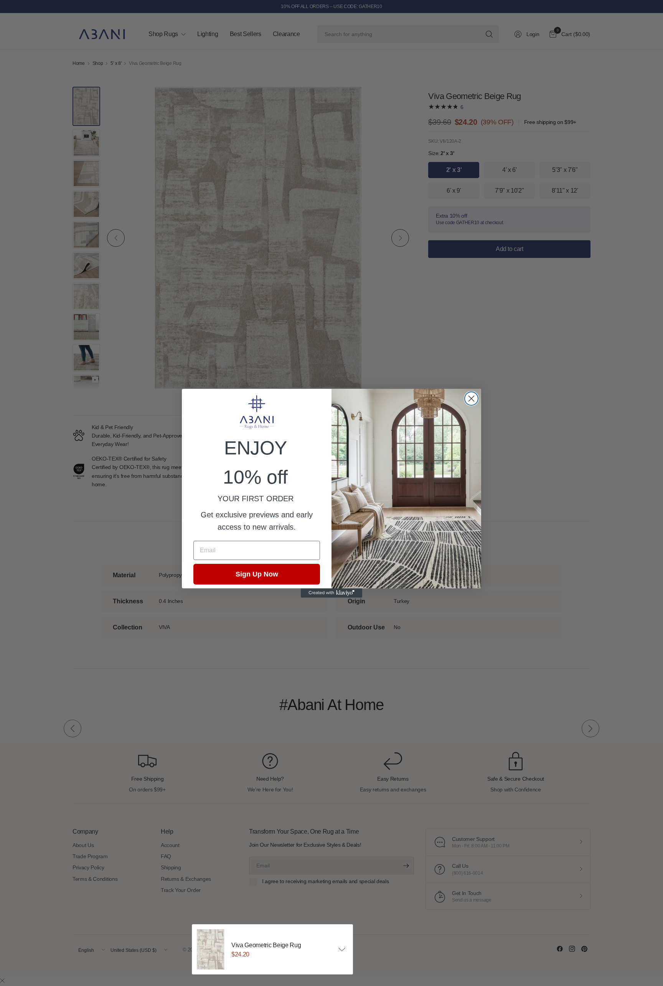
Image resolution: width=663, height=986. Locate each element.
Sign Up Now (257, 574)
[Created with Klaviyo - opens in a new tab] (331, 593)
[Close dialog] (471, 398)
